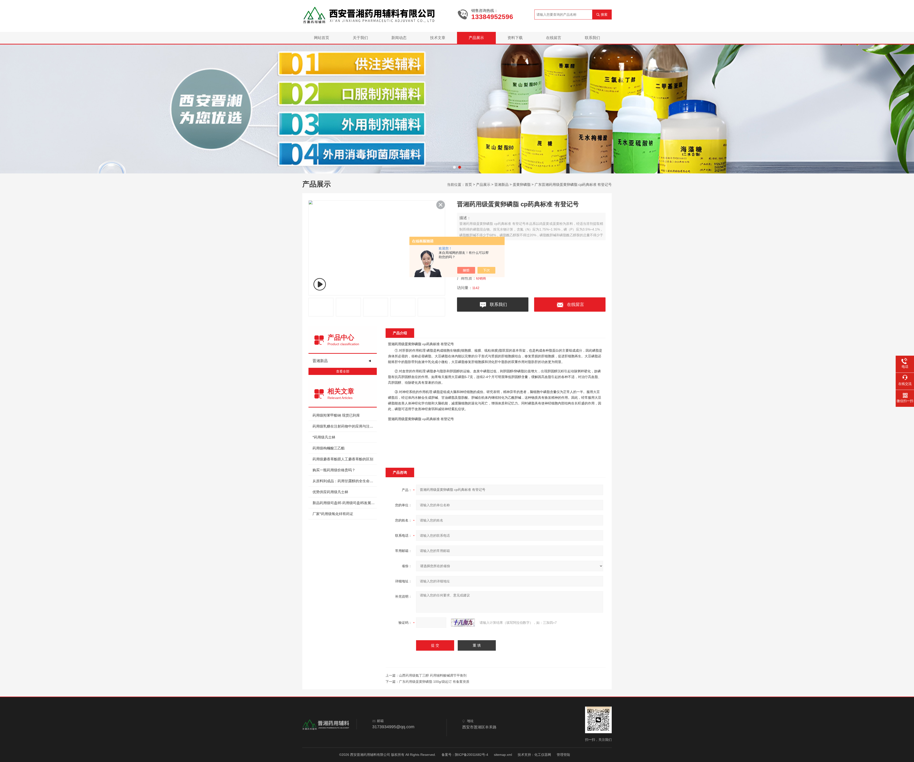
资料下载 (515, 38)
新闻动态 (399, 38)
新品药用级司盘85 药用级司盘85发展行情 (345, 503)
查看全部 (342, 371)
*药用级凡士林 (324, 437)
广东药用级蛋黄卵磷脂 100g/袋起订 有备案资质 (434, 681)
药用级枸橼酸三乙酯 (329, 448)
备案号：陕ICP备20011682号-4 (465, 755)
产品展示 (476, 38)
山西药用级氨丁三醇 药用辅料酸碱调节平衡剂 (433, 675)
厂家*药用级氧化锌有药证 (333, 514)
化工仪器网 (542, 755)
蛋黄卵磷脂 (522, 184)
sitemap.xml (503, 755)
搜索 (604, 14)
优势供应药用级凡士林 (330, 492)
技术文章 (437, 38)
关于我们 (360, 38)
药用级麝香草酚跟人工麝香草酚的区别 (343, 459)
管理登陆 (563, 755)
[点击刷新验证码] (463, 623)
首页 (468, 184)
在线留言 (553, 38)
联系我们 (592, 38)
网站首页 (321, 38)
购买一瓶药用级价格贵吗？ (334, 470)
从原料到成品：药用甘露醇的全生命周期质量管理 (345, 481)
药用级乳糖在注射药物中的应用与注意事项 (345, 426)
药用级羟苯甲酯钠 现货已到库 (336, 415)
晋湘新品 (501, 184)
